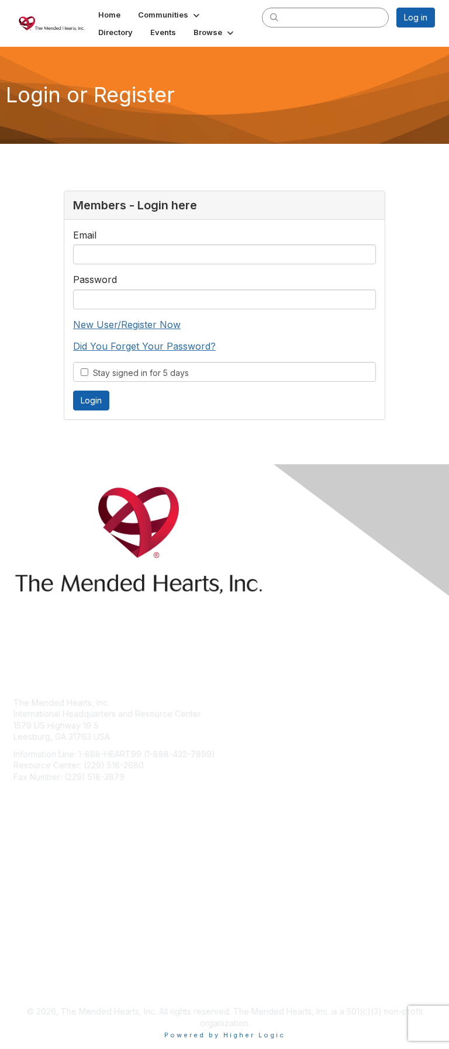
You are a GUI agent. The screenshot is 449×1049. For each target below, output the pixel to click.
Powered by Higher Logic (224, 1035)
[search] (274, 17)
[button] (169, 14)
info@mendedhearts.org (60, 794)
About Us (31, 971)
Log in (415, 17)
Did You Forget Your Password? (144, 346)
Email (84, 235)
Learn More (35, 894)
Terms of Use (39, 983)
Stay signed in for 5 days (138, 373)
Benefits (29, 883)
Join (21, 871)
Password (95, 279)
